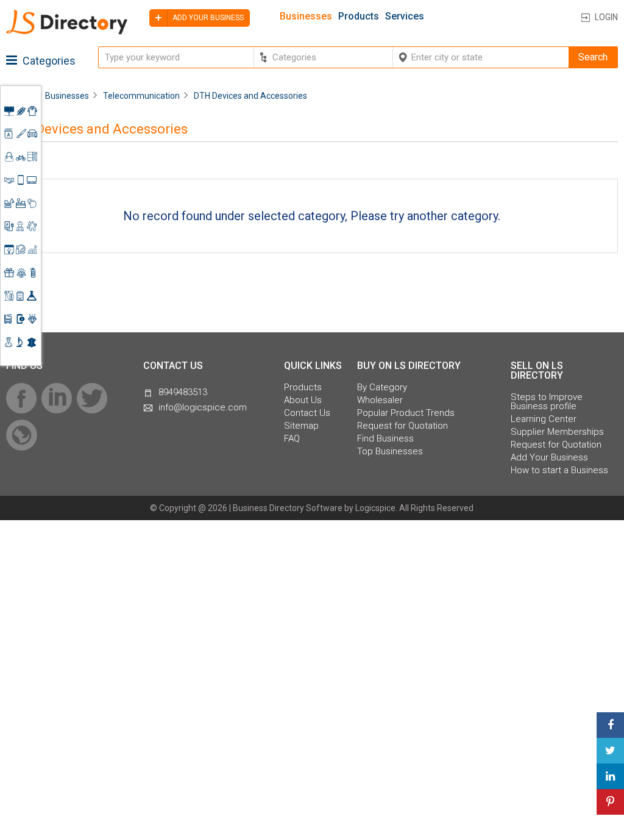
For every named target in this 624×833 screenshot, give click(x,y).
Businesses (306, 16)
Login (606, 17)
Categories (48, 60)
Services (404, 16)
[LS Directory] (67, 32)
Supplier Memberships (557, 432)
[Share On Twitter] (610, 750)
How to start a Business (559, 470)
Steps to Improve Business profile (547, 402)
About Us (303, 400)
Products (358, 16)
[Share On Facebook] (610, 725)
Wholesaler (380, 400)
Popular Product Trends (406, 413)
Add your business (207, 17)
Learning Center (543, 419)
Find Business (385, 438)
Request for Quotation (402, 426)
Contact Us (307, 413)
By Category (382, 387)
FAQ (292, 438)
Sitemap (301, 426)
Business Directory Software (287, 508)
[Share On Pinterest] (610, 802)
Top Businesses (390, 451)
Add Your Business (549, 457)
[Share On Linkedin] (610, 776)
